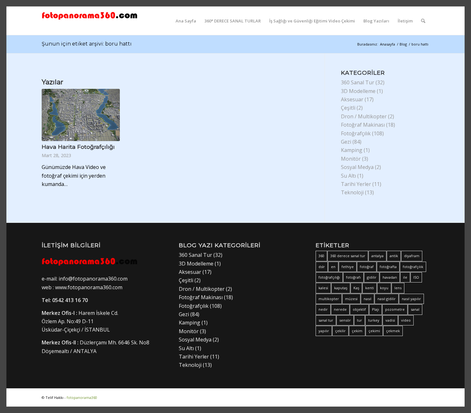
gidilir (371, 277)
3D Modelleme (358, 91)
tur (359, 320)
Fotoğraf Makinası (363, 124)
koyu (384, 287)
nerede (340, 309)
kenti (369, 287)
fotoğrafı (353, 277)
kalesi (323, 287)
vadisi (390, 320)
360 (321, 255)
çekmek (393, 330)
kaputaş (340, 287)
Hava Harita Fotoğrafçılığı (78, 146)
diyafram (411, 255)
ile (405, 277)
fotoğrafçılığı (329, 277)
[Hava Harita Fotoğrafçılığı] (81, 115)
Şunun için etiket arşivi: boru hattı (87, 44)
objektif (359, 309)
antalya (377, 255)
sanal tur (325, 320)
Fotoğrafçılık (356, 133)
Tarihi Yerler (356, 184)
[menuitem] (185, 21)
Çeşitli (348, 107)
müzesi (351, 298)
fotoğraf (367, 266)
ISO (416, 277)
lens (397, 287)
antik (394, 255)
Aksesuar (352, 99)
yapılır (323, 330)
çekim (357, 330)
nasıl (367, 298)
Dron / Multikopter (364, 116)
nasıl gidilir (386, 298)
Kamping (351, 150)
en (333, 266)
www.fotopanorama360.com (88, 287)
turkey (373, 320)
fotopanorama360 (82, 397)
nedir (323, 309)
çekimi (374, 330)
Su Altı (348, 175)
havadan (390, 277)
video (406, 320)
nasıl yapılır (411, 298)
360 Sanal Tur (357, 82)
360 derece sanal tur (347, 255)
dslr (321, 266)
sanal (415, 309)
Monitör (351, 158)
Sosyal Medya (357, 167)
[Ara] (423, 21)
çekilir (340, 330)
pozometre (395, 309)
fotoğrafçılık (413, 266)
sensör (345, 320)
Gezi (346, 141)
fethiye (348, 266)
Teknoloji (352, 192)
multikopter (328, 298)
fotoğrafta (388, 266)
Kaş (356, 287)
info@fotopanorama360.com (92, 278)
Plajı (375, 309)
